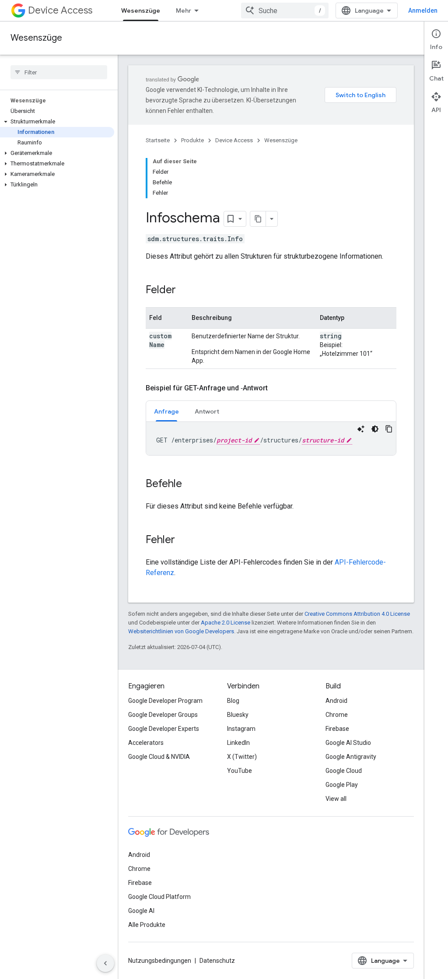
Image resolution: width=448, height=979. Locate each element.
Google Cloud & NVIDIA (159, 756)
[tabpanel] (271, 438)
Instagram (241, 728)
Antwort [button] (207, 411)
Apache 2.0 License (225, 622)
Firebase (337, 728)
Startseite (158, 140)
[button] (57, 121)
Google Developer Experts (163, 728)
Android (336, 700)
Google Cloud (344, 770)
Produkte (192, 140)
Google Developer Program (165, 700)
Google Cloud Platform (159, 896)
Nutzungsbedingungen (159, 960)
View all (336, 798)
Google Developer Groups (163, 714)
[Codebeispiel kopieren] (389, 429)
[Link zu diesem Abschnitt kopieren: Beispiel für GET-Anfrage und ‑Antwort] (276, 388)
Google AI (141, 910)
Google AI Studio (348, 742)
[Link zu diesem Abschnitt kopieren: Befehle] (191, 484)
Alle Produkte (146, 924)
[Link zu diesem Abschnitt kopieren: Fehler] (183, 540)
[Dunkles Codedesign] (375, 429)
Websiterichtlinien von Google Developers (181, 631)
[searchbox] (58, 72)
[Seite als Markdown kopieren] (258, 218)
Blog (233, 700)
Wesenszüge (140, 10)
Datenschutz (217, 960)
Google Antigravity (351, 756)
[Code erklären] (361, 429)
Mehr (183, 10)
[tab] (166, 411)
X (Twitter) (242, 756)
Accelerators (146, 742)
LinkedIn (238, 742)
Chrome (337, 714)
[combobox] (285, 10)
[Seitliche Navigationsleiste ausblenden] (105, 963)
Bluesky (237, 714)
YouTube (239, 770)
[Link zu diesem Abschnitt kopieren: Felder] (184, 290)
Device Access (60, 10)
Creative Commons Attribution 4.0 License (357, 614)
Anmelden (423, 10)
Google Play (342, 784)
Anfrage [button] (166, 411)
